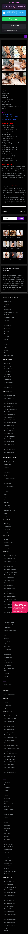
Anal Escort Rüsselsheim (10, 887)
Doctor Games (7, 366)
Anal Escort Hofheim (9, 580)
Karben (6, 499)
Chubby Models (8, 532)
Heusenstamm (7, 483)
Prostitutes (6, 868)
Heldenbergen (7, 480)
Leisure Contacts (8, 863)
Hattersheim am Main (9, 478)
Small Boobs (7, 539)
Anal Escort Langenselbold (10, 715)
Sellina (5, 237)
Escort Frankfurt (14, 2)
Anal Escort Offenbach (9, 759)
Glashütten (6, 467)
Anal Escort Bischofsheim (10, 420)
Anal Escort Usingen (9, 906)
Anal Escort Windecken (10, 919)
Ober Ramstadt (8, 662)
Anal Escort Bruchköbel (10, 422)
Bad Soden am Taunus (9, 317)
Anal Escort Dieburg (9, 428)
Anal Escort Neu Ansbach (10, 734)
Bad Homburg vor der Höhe (11, 312)
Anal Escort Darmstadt (9, 425)
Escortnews (6, 928)
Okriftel (6, 676)
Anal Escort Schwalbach (10, 892)
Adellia (12, 248)
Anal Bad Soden (8, 411)
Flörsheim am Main (9, 355)
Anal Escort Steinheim (9, 900)
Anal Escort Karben (9, 591)
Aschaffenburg (7, 301)
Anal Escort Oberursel (9, 756)
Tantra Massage (8, 385)
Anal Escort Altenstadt (9, 395)
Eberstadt (6, 342)
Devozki (6, 930)
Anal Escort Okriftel (9, 764)
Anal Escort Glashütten (9, 558)
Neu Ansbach (7, 646)
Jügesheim (7, 497)
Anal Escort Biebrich (9, 417)
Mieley (5, 259)
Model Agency (7, 865)
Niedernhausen (8, 657)
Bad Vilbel (6, 320)
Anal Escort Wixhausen (9, 922)
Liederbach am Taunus (10, 630)
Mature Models (8, 686)
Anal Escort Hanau (8, 566)
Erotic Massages (8, 387)
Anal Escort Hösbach (9, 583)
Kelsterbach (7, 505)
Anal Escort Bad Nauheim (10, 409)
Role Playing (7, 374)
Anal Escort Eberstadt (9, 436)
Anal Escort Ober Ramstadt (10, 751)
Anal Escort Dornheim (9, 430)
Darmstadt (6, 331)
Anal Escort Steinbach (9, 898)
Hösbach (6, 491)
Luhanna (18, 259)
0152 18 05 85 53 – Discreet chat (15, 13)
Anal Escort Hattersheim (10, 569)
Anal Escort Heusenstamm (10, 574)
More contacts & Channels (10, 30)
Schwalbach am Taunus (10, 803)
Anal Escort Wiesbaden (10, 917)
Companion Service (9, 846)
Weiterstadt (7, 825)
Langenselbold (7, 627)
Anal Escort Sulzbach (9, 903)
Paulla (18, 237)
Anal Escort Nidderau (9, 740)
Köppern (6, 513)
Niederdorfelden (8, 654)
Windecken (7, 830)
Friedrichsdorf (7, 464)
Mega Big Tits (7, 548)
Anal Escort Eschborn (9, 447)
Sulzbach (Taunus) (9, 814)
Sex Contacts (7, 873)
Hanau (5, 475)
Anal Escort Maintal (9, 721)
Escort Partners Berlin (9, 694)
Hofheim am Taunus (9, 489)
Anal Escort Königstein (9, 601)
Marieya (12, 237)
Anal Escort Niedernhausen (11, 745)
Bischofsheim (7, 325)
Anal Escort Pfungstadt (9, 767)
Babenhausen (7, 309)
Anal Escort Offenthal (9, 762)
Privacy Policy (7, 705)
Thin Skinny (7, 523)
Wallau (5, 820)
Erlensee (6, 350)
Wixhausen (7, 833)
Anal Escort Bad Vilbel (9, 414)
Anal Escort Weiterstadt (10, 914)
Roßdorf (6, 795)
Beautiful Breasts (8, 542)
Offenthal (6, 673)
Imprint (6, 708)
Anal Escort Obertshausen (10, 753)
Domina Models (8, 368)
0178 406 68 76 (15, 19)
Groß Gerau (7, 470)
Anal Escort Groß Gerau (10, 561)
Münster (6, 643)
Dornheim (6, 336)
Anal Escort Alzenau (9, 398)
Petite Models (7, 526)
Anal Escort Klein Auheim (10, 599)
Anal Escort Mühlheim (9, 729)
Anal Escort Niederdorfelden (11, 743)
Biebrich (6, 323)
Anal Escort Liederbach (10, 718)
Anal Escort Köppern (9, 604)
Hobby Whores (8, 855)
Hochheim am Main (9, 486)
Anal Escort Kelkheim (9, 593)
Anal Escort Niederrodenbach (11, 748)
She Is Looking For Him (10, 871)
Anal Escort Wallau (8, 908)
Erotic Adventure (8, 849)
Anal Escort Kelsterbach (10, 596)
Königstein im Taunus (9, 510)
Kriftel (5, 516)
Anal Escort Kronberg (9, 610)
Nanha (18, 248)
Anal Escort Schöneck (9, 890)
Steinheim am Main (9, 812)
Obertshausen (7, 665)
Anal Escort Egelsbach (9, 439)
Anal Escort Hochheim (9, 577)
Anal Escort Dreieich (9, 433)
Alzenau (6, 306)
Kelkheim (6, 502)
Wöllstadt (6, 836)
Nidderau (6, 652)
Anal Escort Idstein (8, 585)
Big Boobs (6, 545)
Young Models (7, 684)
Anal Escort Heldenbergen (10, 572)
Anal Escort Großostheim (10, 564)
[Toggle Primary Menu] (25, 36)
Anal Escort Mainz (8, 724)
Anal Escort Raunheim (9, 770)
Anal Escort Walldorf (9, 911)
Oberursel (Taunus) (9, 668)
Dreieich (6, 339)
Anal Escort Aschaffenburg (10, 401)
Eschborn (6, 352)
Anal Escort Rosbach (9, 881)
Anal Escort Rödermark (9, 772)
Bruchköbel (7, 328)
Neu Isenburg (7, 649)
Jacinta (5, 248)
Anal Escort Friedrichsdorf (10, 555)
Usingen (6, 817)
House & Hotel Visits (9, 860)
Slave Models (7, 379)
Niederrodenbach (8, 660)
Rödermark (7, 787)
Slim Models (7, 529)
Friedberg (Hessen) (9, 461)
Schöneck (6, 801)
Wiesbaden (7, 828)
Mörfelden (6, 638)
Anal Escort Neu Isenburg (10, 737)
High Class (6, 852)
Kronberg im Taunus (9, 622)
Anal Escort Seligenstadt (10, 895)
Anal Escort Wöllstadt (9, 925)
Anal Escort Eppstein (9, 441)
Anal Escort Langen (9, 612)
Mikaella (12, 259)
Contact (6, 702)
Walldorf (6, 822)
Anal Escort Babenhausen (10, 403)
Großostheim (7, 472)
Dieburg (6, 333)
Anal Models (7, 363)
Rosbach (6, 793)
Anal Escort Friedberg (9, 452)
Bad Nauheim (7, 314)
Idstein (5, 494)
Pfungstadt (6, 782)
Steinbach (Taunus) (9, 809)
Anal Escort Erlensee (9, 444)
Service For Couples (9, 377)
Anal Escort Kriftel (8, 607)
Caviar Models (7, 371)
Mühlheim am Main (9, 641)
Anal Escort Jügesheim (9, 588)
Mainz (5, 635)
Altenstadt (6, 304)
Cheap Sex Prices (8, 844)
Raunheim (6, 784)
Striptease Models (8, 382)
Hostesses (6, 857)
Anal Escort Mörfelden (9, 726)
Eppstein (6, 347)
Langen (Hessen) (8, 624)
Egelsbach (6, 344)
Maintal (6, 633)
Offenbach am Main (9, 670)
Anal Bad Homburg (8, 406)
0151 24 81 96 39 (15, 25)
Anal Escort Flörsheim (9, 449)
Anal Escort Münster (9, 732)
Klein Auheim (7, 508)
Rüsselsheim (7, 798)
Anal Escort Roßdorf (9, 884)
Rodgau (6, 790)
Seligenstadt (7, 806)
